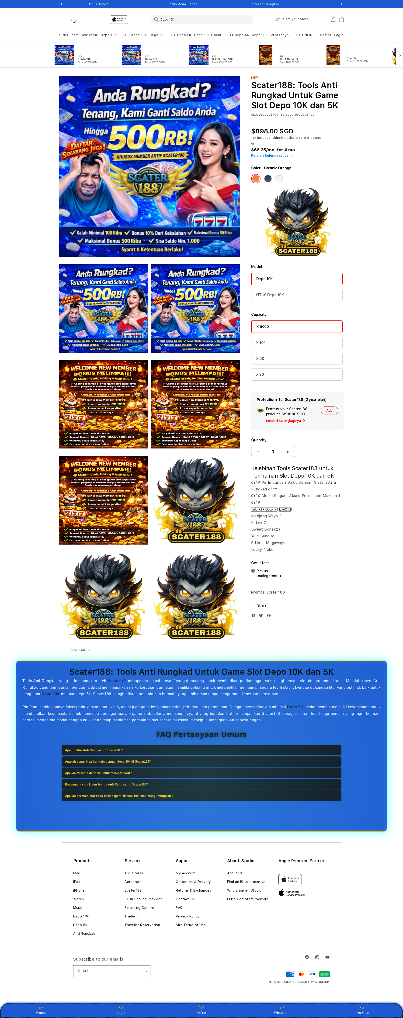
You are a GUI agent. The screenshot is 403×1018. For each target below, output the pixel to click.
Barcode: (287, 114)
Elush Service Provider (143, 899)
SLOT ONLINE (303, 35)
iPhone (79, 890)
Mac (76, 873)
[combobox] (202, 19)
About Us (235, 873)
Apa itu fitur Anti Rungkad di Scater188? (94, 750)
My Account (186, 873)
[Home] (75, 19)
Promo (41, 1013)
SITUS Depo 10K (133, 35)
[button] (78, 35)
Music (78, 908)
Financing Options (140, 908)
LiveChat (285, 509)
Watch (78, 899)
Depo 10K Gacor (208, 35)
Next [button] (341, 4)
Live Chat (362, 1013)
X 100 (261, 342)
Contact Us (185, 899)
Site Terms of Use (191, 925)
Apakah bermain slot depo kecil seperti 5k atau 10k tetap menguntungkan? (119, 796)
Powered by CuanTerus (313, 981)
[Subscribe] (145, 971)
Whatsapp (282, 1013)
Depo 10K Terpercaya (270, 35)
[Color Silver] (279, 178)
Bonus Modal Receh (182, 4)
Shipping (279, 137)
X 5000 (262, 326)
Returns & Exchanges (193, 890)
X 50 (260, 358)
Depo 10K (109, 35)
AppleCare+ (134, 873)
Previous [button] (61, 4)
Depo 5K (156, 35)
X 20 (260, 374)
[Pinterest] (270, 616)
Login (121, 1013)
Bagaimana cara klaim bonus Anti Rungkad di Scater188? (106, 784)
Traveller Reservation (142, 925)
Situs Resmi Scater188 (78, 35)
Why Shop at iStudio (244, 890)
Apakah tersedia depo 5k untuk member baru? (98, 773)
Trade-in (132, 916)
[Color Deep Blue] (268, 178)
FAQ (179, 908)
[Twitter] (262, 616)
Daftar (201, 1013)
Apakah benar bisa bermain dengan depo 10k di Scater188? (108, 761)
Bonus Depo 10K (100, 4)
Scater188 (133, 890)
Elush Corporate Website (247, 899)
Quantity (259, 440)
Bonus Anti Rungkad (264, 4)
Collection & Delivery (193, 882)
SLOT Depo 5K (179, 35)
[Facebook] (254, 616)
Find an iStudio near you (247, 882)
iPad (76, 882)
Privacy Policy (187, 916)
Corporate (133, 882)
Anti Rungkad (84, 933)
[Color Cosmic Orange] (256, 178)
